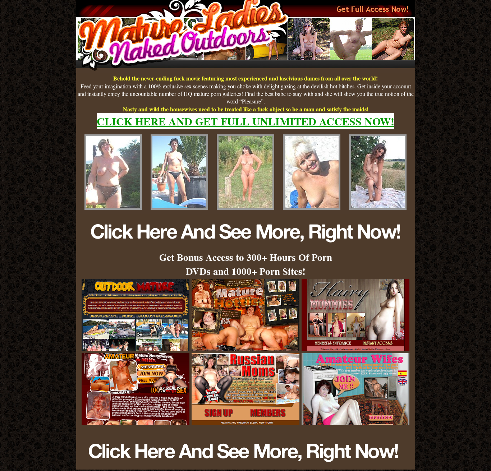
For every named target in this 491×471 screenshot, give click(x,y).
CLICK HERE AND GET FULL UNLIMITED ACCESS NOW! (245, 121)
